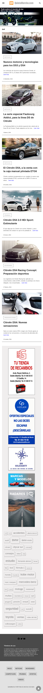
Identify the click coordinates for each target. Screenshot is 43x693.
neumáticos (18, 596)
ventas (20, 617)
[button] (21, 371)
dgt (24, 554)
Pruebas (7, 215)
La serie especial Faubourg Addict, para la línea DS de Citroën (18, 117)
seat (33, 602)
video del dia (31, 617)
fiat (6, 568)
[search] (40, 3)
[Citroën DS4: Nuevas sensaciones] (22, 303)
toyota (10, 617)
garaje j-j (29, 568)
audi (7, 540)
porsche (16, 602)
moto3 (10, 589)
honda (8, 575)
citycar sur (18, 547)
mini (6, 589)
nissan (26, 596)
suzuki (29, 609)
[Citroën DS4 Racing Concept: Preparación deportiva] (22, 251)
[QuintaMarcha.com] (21, 3)
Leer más (6, 74)
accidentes (19, 533)
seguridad (12, 608)
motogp (19, 589)
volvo (20, 624)
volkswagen (10, 624)
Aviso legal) (32, 648)
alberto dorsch (32, 533)
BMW (15, 540)
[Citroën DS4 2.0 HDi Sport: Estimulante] (22, 201)
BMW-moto (27, 540)
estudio (10, 560)
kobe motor (27, 574)
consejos (9, 553)
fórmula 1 (20, 568)
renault (25, 602)
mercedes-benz (27, 582)
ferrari (35, 561)
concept (28, 547)
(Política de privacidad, (25, 648)
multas (8, 596)
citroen (7, 547)
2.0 (9, 533)
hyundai (15, 575)
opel (32, 596)
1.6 (6, 533)
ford (11, 568)
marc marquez (10, 582)
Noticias (7, 57)
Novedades (8, 265)
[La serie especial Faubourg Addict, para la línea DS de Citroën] (22, 95)
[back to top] (38, 688)
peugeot (8, 602)
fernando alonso (24, 561)
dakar (19, 554)
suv (22, 609)
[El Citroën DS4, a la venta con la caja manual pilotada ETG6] (22, 149)
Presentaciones (10, 317)
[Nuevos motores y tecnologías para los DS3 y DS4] (22, 43)
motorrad (30, 589)
